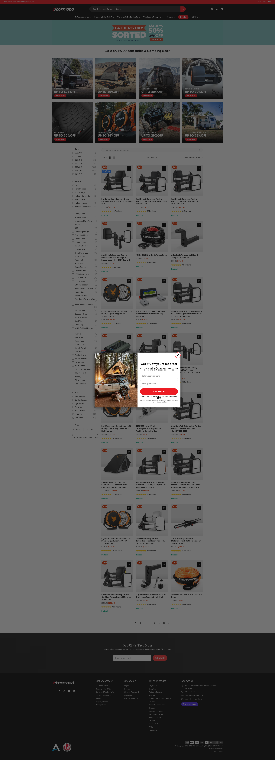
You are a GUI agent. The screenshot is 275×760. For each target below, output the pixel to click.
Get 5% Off (159, 391)
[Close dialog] (177, 355)
